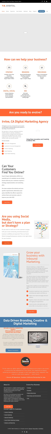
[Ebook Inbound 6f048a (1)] (13, 251)
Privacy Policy (35, 428)
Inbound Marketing (8, 417)
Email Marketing (8, 415)
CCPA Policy (41, 428)
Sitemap (30, 428)
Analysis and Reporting (9, 423)
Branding (29, 390)
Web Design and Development (34, 395)
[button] (47, 11)
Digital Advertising (31, 393)
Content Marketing (8, 412)
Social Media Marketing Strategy (11, 420)
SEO (28, 398)
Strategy (29, 388)
